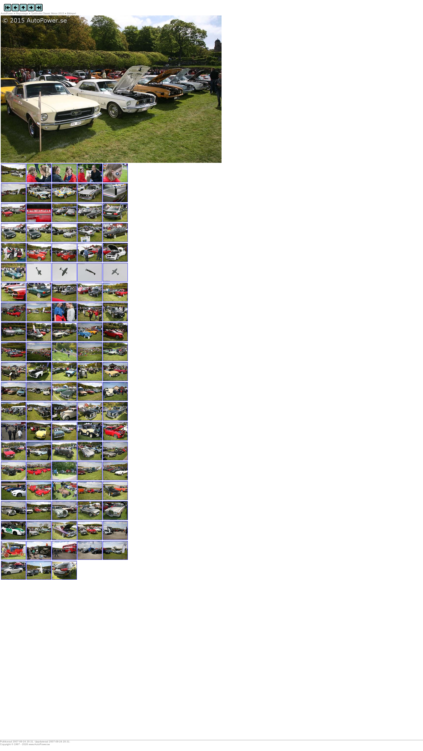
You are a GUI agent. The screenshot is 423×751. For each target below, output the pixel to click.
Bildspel (71, 13)
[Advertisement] (31, 661)
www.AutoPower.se (39, 744)
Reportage (22, 13)
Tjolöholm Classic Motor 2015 (47, 13)
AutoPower (7, 13)
